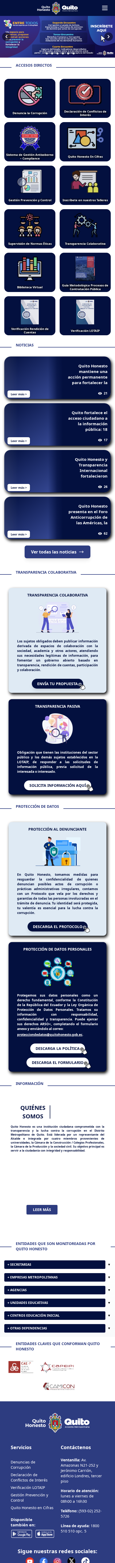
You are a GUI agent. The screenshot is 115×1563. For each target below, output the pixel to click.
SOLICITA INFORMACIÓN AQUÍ (57, 785)
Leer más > (19, 394)
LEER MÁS (42, 1209)
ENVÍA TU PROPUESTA (57, 683)
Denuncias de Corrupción (23, 1467)
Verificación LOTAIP (28, 1490)
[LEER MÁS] (57, 1179)
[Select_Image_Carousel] (41, 53)
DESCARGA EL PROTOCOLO (57, 926)
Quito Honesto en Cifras (32, 1510)
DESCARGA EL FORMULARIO (57, 1062)
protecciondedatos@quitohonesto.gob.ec (49, 1034)
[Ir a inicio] (57, 8)
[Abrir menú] (105, 8)
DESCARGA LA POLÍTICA (58, 1048)
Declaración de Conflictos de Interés (29, 1480)
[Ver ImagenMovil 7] (57, 37)
